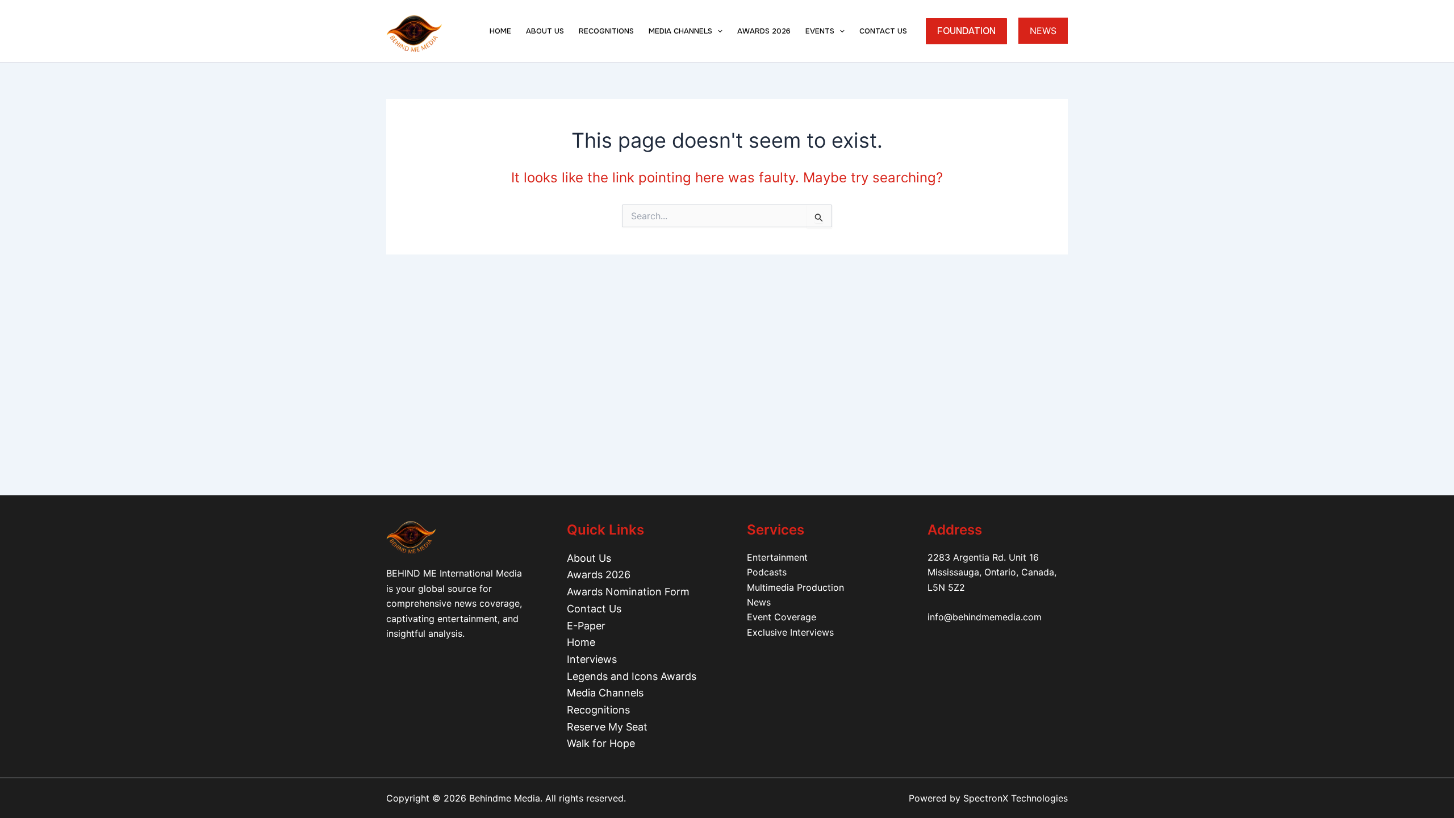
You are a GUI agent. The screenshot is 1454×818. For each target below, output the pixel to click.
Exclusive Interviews (790, 632)
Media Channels (605, 693)
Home (581, 642)
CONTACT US (883, 31)
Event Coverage (781, 617)
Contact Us (594, 609)
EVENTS (819, 31)
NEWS (1043, 30)
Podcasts (767, 572)
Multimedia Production (795, 587)
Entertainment (777, 557)
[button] (717, 31)
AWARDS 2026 (764, 31)
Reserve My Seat (607, 727)
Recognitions (598, 710)
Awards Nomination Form (628, 592)
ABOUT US (545, 31)
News (759, 602)
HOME (500, 31)
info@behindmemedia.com (984, 617)
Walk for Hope (601, 743)
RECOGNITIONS (606, 31)
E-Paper (586, 626)
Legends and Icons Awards (631, 676)
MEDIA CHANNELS (680, 31)
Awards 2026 (598, 575)
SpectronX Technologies (1015, 798)
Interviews (592, 659)
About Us (589, 558)
